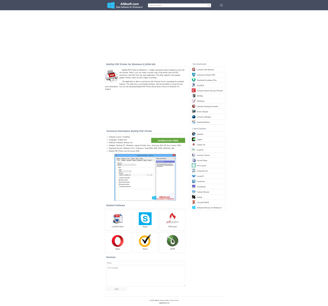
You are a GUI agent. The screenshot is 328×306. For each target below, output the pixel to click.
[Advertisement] (164, 29)
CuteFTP (200, 150)
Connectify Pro (202, 171)
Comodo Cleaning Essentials (207, 106)
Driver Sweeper (202, 112)
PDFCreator (172, 227)
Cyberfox (200, 134)
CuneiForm (201, 181)
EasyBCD (200, 85)
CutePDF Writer (118, 227)
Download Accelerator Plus (207, 80)
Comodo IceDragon (204, 117)
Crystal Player (202, 160)
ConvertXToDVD (203, 202)
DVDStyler (201, 101)
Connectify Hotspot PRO (206, 75)
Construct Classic (203, 155)
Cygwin (199, 139)
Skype (145, 227)
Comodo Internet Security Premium (210, 91)
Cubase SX (201, 145)
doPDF (172, 249)
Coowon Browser (203, 192)
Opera (117, 249)
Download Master (203, 122)
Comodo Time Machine (205, 70)
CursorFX (200, 176)
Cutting (199, 197)
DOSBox (200, 96)
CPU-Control (201, 166)
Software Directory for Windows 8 (209, 208)
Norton (145, 249)
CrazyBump (201, 187)
